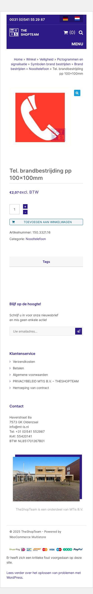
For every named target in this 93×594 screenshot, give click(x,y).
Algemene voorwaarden (30, 375)
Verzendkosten (24, 361)
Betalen (18, 368)
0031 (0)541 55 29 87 (27, 19)
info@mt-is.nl (19, 427)
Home (18, 59)
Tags (46, 261)
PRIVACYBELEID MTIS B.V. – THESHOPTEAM (46, 381)
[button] (77, 93)
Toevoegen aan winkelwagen (48, 222)
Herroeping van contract (31, 388)
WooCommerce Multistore (27, 537)
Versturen (78, 331)
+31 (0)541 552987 (30, 431)
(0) (71, 32)
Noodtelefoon (39, 69)
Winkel (31, 59)
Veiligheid (46, 59)
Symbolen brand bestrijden (51, 64)
